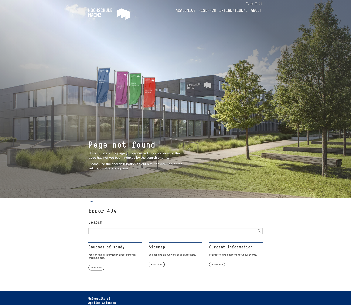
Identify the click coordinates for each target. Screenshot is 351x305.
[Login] (251, 3)
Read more (96, 267)
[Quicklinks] (256, 3)
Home (90, 201)
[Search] (247, 3)
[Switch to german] (260, 3)
